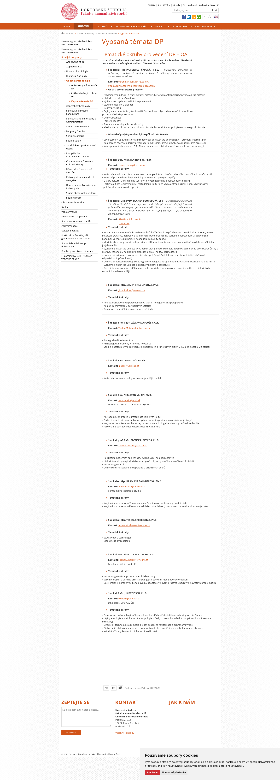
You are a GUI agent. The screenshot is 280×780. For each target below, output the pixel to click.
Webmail (192, 5)
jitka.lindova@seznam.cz (131, 290)
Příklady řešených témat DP (84, 95)
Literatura (124, 223)
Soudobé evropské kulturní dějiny (80, 147)
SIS (159, 5)
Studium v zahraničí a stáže (76, 221)
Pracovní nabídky (206, 26)
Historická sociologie (77, 71)
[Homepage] (62, 33)
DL (184, 5)
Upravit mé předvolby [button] (174, 772)
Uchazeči (102, 26)
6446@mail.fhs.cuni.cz (130, 219)
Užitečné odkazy (70, 230)
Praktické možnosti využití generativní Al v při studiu (75, 237)
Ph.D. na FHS (180, 26)
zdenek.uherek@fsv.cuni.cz (133, 559)
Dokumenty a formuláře (131, 26)
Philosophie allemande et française (80, 179)
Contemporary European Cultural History (79, 163)
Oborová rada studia (72, 202)
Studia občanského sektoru (81, 193)
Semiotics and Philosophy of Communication (81, 120)
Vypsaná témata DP (82, 101)
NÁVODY (160, 26)
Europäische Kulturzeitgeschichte (77, 155)
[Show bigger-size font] (209, 16)
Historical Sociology (76, 75)
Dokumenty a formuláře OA (84, 87)
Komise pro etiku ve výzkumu (77, 251)
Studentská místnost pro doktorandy (74, 245)
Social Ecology (73, 140)
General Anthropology (78, 105)
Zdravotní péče (69, 225)
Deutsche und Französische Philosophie (81, 186)
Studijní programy (85, 33)
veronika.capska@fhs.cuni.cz (134, 81)
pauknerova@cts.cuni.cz (131, 486)
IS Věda (166, 5)
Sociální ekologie (75, 135)
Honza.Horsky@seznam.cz (132, 165)
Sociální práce (74, 197)
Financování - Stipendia (74, 216)
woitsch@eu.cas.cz (128, 598)
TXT (113, 688)
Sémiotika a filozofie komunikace (77, 112)
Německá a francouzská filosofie (79, 171)
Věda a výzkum (69, 211)
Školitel (65, 207)
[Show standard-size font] (205, 16)
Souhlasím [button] (152, 772)
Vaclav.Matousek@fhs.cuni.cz (134, 328)
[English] (216, 16)
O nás (66, 26)
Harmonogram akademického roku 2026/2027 (77, 51)
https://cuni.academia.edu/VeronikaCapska (131, 85)
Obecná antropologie (106, 33)
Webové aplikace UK (209, 5)
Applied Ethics (74, 66)
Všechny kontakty (124, 732)
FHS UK (151, 5)
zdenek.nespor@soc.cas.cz (132, 445)
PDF (106, 688)
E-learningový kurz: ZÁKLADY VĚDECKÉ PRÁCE (77, 257)
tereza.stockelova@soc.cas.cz (134, 525)
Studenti (83, 26)
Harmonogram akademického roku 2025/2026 (77, 43)
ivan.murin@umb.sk (129, 400)
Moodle (176, 5)
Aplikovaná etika (75, 61)
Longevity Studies (75, 131)
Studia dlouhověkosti (78, 126)
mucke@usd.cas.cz (128, 365)
